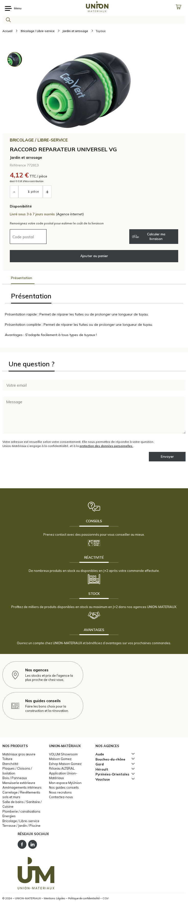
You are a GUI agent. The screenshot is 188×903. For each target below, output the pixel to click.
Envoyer (167, 456)
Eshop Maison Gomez (65, 764)
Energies (9, 816)
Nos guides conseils (64, 787)
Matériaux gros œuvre (18, 754)
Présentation (21, 278)
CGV (106, 898)
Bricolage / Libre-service (20, 821)
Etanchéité (10, 764)
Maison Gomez (60, 759)
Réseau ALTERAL (62, 768)
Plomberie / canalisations (21, 811)
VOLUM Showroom (63, 754)
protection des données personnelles (106, 446)
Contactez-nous (61, 797)
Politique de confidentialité (84, 898)
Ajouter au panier (94, 256)
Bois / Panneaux (14, 778)
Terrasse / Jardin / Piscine (21, 825)
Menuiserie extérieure (18, 783)
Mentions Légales (54, 898)
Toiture (7, 759)
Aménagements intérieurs (22, 787)
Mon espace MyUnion (65, 783)
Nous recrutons (60, 792)
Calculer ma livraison (156, 236)
